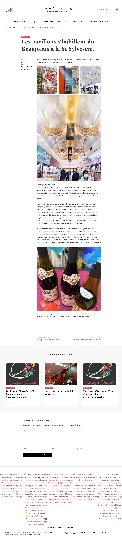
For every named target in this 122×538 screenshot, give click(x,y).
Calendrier (48, 22)
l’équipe (35, 22)
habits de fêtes (69, 62)
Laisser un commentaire (27, 69)
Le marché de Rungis (98, 22)
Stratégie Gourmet (24, 61)
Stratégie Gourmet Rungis (56, 8)
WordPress (36, 534)
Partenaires (79, 22)
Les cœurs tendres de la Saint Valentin (60, 393)
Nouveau (91, 229)
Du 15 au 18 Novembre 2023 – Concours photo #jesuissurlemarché (98, 394)
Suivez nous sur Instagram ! (62, 527)
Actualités (63, 22)
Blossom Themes (19, 534)
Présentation (20, 22)
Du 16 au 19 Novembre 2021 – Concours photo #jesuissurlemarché (21, 394)
